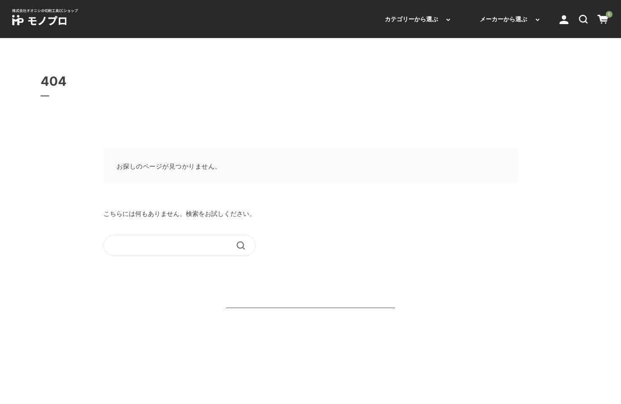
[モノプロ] (43, 19)
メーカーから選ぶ (503, 18)
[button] (583, 18)
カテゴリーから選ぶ (411, 18)
